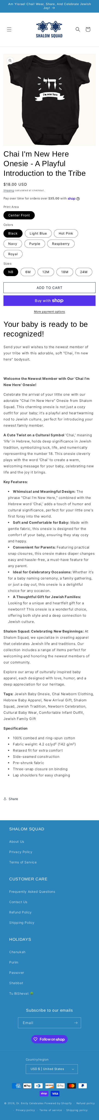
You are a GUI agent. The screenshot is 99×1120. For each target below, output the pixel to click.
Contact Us (18, 902)
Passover (16, 972)
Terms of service (50, 1110)
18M (64, 272)
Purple (34, 244)
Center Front (19, 215)
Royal (13, 254)
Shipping (8, 190)
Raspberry (61, 244)
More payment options (49, 311)
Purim (13, 962)
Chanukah (17, 952)
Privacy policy (25, 1110)
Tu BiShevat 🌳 (21, 993)
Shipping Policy (22, 922)
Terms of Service (23, 862)
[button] (9, 29)
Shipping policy (77, 1110)
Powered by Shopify (58, 1103)
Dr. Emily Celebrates (30, 1103)
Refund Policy (20, 912)
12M (45, 272)
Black (13, 233)
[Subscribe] (76, 1022)
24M (83, 272)
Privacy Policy (20, 852)
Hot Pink (66, 233)
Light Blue (38, 233)
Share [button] (13, 799)
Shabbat (16, 983)
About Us (16, 841)
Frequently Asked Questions (32, 891)
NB (10, 272)
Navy (12, 244)
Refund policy (85, 1103)
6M (28, 272)
